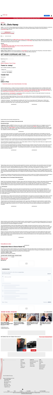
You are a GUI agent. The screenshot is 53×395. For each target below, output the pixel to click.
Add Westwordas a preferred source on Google (7, 33)
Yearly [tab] (11, 252)
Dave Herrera (4, 29)
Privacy (14, 63)
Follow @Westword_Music (6, 243)
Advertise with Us (33, 362)
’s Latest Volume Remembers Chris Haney (14, 83)
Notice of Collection (5, 63)
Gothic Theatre (12, 127)
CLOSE (2, 80)
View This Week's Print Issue (8, 375)
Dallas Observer (6, 380)
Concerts (2, 22)
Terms (10, 63)
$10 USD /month (4, 255)
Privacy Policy (32, 366)
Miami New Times (7, 384)
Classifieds (31, 363)
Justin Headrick (12, 93)
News (21, 361)
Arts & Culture (23, 363)
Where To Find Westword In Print (8, 378)
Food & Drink (23, 362)
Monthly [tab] (7, 252)
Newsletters (23, 367)
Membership (41, 368)
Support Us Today (4, 258)
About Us (40, 361)
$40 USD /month (18, 255)
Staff (40, 363)
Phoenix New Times (7, 385)
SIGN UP (3, 61)
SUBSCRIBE (4, 72)
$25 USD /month (11, 255)
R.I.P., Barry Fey (4, 44)
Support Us (47, 15)
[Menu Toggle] (1, 15)
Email (2, 58)
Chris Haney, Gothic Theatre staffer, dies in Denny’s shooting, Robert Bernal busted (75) (17, 45)
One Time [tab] (3, 252)
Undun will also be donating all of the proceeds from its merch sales (16, 91)
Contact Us (41, 362)
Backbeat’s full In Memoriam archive (8, 46)
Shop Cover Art (41, 367)
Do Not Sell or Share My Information (26, 393)
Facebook (20, 94)
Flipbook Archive (42, 366)
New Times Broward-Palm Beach (7, 382)
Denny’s (34, 126)
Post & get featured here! (45, 336)
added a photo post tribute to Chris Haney (21, 39)
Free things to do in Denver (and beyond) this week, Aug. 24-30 (26, 18)
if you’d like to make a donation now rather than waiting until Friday (36, 90)
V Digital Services (7, 386)
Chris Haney (29, 40)
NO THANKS (9, 72)
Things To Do (23, 366)
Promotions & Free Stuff (34, 361)
